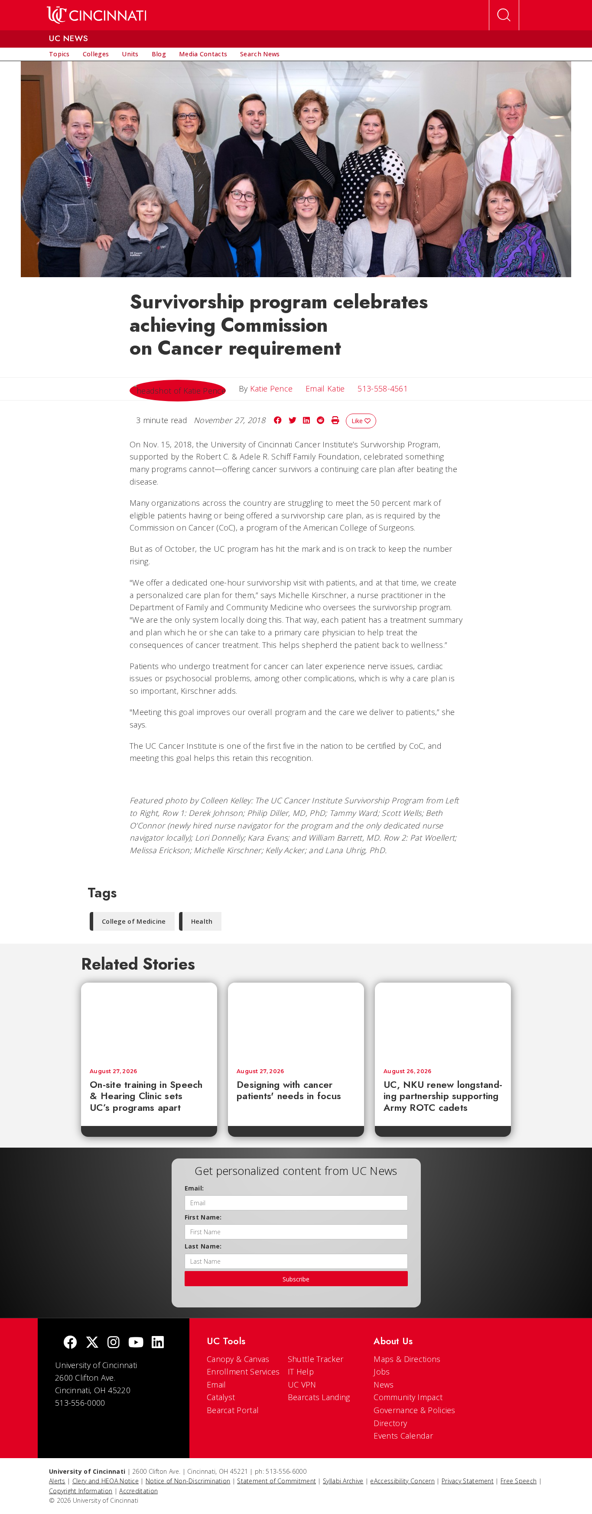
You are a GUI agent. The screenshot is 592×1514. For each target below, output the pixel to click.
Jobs (382, 1371)
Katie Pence (271, 388)
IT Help (301, 1371)
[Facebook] (70, 1343)
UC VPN (302, 1384)
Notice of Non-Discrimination (188, 1481)
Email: (194, 1188)
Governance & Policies (414, 1410)
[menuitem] (59, 54)
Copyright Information (80, 1491)
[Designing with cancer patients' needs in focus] (296, 1021)
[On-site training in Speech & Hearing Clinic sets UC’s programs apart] (149, 1021)
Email (216, 1384)
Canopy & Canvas (238, 1359)
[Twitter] (92, 1343)
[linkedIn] (158, 1343)
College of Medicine (134, 921)
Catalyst (221, 1397)
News (384, 1384)
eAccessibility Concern (402, 1481)
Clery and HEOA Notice (105, 1481)
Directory (390, 1423)
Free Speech (519, 1481)
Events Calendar (403, 1435)
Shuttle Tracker (316, 1359)
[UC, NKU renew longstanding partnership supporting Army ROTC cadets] (443, 1021)
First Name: (203, 1217)
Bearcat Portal (233, 1410)
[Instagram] (113, 1343)
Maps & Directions (407, 1359)
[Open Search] (504, 15)
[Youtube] (135, 1343)
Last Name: (203, 1246)
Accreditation (138, 1491)
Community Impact (408, 1397)
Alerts (57, 1481)
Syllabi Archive (343, 1481)
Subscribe (296, 1279)
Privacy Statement (468, 1481)
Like (357, 421)
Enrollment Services (243, 1371)
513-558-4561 (383, 388)
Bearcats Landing (319, 1397)
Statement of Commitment (276, 1481)
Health (202, 921)
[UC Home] (96, 15)
